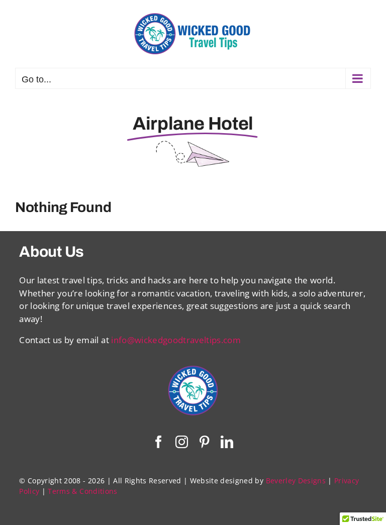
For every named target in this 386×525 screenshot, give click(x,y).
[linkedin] (227, 442)
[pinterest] (204, 442)
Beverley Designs (296, 480)
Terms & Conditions (82, 491)
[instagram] (181, 442)
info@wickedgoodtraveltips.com (176, 340)
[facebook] (158, 442)
